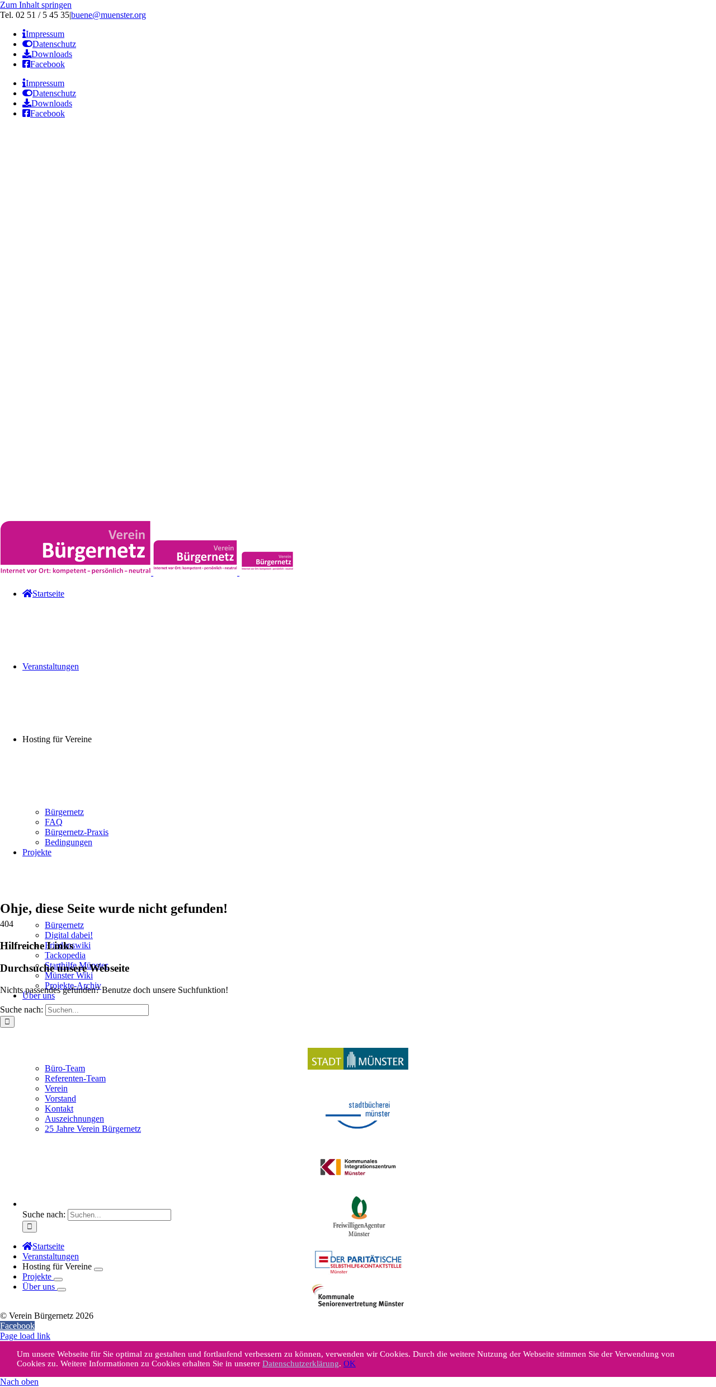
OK (349, 1363)
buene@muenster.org (108, 15)
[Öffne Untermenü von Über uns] (61, 1289)
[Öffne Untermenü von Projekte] (58, 1279)
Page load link (25, 1336)
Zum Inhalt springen (36, 5)
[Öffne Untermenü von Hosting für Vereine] (98, 1269)
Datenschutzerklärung (300, 1363)
